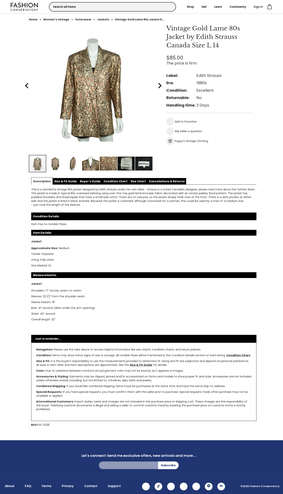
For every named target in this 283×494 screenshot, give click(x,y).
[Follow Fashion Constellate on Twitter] (184, 486)
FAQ (28, 486)
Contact (90, 486)
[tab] (42, 181)
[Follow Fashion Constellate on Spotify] (209, 486)
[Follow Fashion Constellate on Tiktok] (158, 486)
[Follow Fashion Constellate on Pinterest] (196, 486)
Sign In (258, 7)
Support (114, 486)
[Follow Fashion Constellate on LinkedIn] (221, 486)
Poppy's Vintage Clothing (191, 141)
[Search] (169, 6)
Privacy (68, 486)
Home (33, 19)
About (9, 486)
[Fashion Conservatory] (24, 7)
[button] (55, 164)
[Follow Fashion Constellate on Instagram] (146, 486)
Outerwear (83, 19)
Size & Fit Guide (141, 365)
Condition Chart (238, 355)
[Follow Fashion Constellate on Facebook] (171, 486)
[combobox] (112, 7)
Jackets (103, 19)
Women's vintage (56, 19)
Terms (46, 486)
